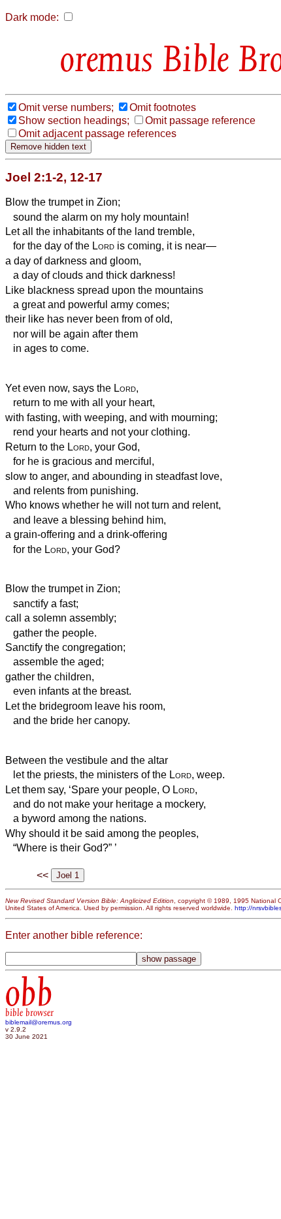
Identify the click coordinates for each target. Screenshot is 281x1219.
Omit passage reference (200, 120)
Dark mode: (32, 17)
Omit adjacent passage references (97, 133)
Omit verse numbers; (66, 107)
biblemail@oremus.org (38, 1022)
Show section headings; (73, 120)
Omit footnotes (162, 107)
